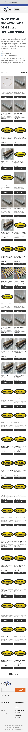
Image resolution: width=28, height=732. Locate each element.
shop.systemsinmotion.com (16, 729)
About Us (18, 707)
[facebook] (2, 695)
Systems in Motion (18, 716)
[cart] (21, 9)
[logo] (6, 9)
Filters (23, 72)
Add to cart (7, 97)
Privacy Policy (10, 727)
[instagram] (5, 695)
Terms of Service (9, 725)
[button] (2, 72)
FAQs (3, 710)
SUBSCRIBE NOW (20, 690)
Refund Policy (19, 725)
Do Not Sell (18, 727)
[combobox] (17, 9)
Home (3, 707)
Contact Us (5, 714)
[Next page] (20, 674)
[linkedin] (8, 695)
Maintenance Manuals (19, 711)
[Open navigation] (25, 9)
